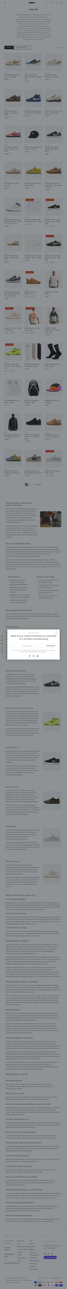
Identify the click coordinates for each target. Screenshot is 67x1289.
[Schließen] (57, 632)
